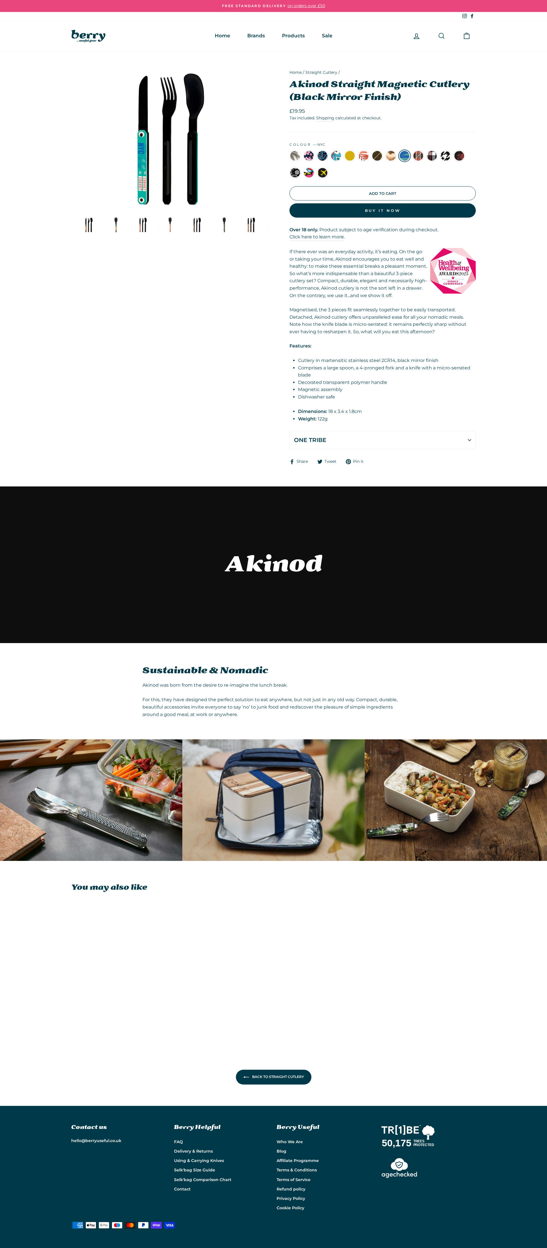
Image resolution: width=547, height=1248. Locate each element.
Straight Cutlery (321, 72)
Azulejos (336, 155)
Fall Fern (363, 155)
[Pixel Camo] (129, 1015)
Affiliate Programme (298, 1160)
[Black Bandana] (106, 1021)
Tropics (295, 155)
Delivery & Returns (193, 1151)
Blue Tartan (432, 155)
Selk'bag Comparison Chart (202, 1179)
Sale (327, 35)
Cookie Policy (290, 1208)
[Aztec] (90, 1015)
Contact (182, 1189)
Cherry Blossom (309, 155)
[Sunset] (106, 1015)
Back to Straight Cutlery (277, 1077)
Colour (307, 144)
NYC (404, 155)
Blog (281, 1151)
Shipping (325, 118)
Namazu (459, 155)
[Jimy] (113, 1021)
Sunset (350, 155)
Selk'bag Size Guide (194, 1170)
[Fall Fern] (113, 1015)
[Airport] (121, 1021)
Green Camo (377, 155)
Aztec (322, 155)
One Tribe (310, 440)
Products (293, 35)
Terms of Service (294, 1179)
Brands (256, 35)
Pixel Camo (391, 155)
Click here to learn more (316, 237)
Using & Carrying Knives (199, 1160)
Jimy (309, 173)
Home (222, 35)
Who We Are (290, 1141)
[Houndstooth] (90, 1021)
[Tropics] (75, 1015)
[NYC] (136, 1015)
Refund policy (291, 1189)
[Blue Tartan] (82, 1021)
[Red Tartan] (75, 1021)
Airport (322, 173)
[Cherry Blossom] (82, 1015)
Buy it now (383, 210)
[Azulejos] (98, 1015)
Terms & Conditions (297, 1170)
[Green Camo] (121, 1015)
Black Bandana (295, 173)
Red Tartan (418, 155)
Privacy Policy (291, 1198)
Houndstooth (445, 155)
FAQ (178, 1141)
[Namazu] (98, 1021)
